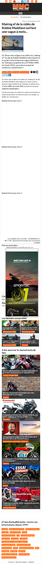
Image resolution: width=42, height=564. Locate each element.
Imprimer (37, 72)
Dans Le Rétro (15, 532)
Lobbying (23, 539)
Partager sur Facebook (10, 75)
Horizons (15, 72)
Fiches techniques (8, 535)
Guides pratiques (9, 508)
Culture (6, 463)
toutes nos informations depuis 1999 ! (20, 523)
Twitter (25, 1)
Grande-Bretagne (27, 535)
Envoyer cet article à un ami (3, 75)
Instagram (28, 1)
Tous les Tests (24, 554)
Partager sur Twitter (6, 75)
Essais (5, 486)
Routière (14, 551)
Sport (4, 72)
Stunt (9, 72)
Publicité (31, 562)
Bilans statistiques (32, 529)
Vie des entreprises (9, 557)
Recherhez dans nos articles (19, 1)
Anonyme (6, 1)
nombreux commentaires (10, 88)
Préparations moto (26, 548)
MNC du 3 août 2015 (15, 86)
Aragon (6, 397)
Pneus (15, 548)
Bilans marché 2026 (16, 529)
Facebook (22, 1)
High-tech (5, 539)
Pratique (6, 419)
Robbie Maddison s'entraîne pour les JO (19, 247)
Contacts (11, 562)
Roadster (5, 551)
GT (18, 535)
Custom (25, 345)
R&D (37, 548)
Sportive (22, 551)
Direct (36, 1)
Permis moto (6, 548)
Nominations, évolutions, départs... (15, 441)
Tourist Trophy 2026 (10, 375)
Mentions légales (21, 562)
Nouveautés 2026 (9, 332)
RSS (32, 1)
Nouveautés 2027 (23, 545)
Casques (5, 532)
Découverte (24, 72)
